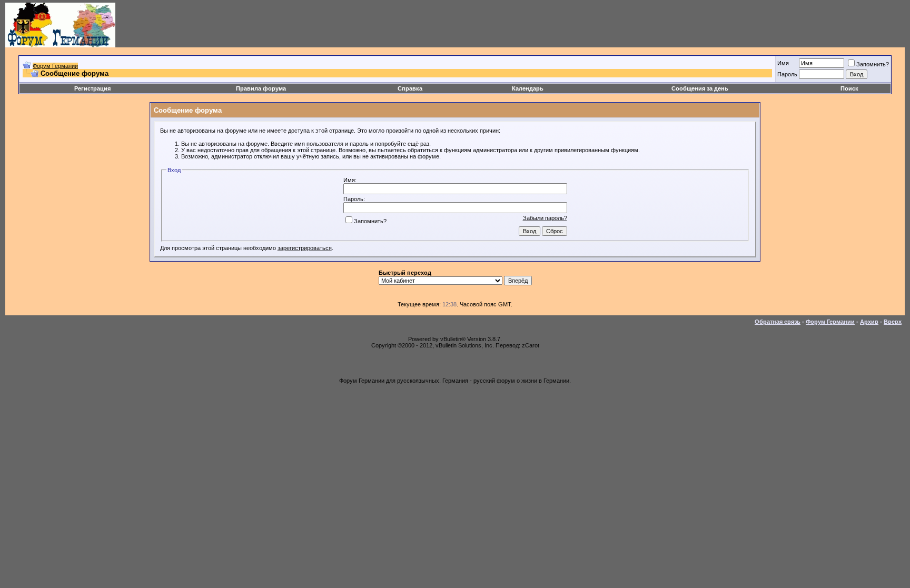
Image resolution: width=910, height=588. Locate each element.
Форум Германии (55, 66)
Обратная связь (777, 321)
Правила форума (261, 88)
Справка (410, 88)
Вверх (893, 321)
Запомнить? (872, 64)
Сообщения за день (699, 88)
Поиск (849, 88)
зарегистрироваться (305, 248)
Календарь (527, 88)
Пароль (787, 74)
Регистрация (92, 88)
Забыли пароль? (545, 218)
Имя (783, 63)
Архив (869, 321)
